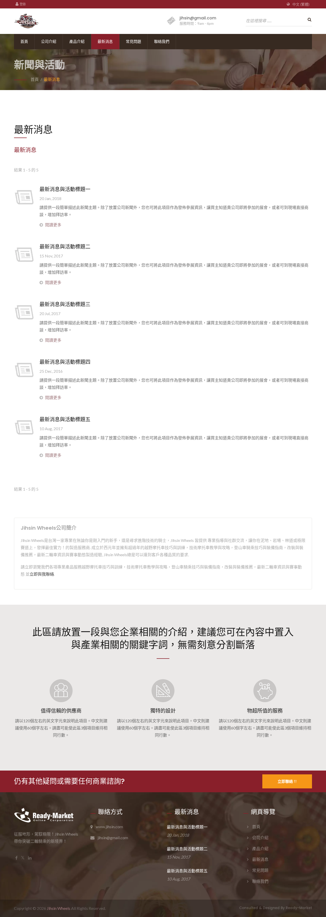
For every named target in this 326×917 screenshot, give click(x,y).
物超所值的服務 (265, 710)
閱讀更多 (53, 224)
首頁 (24, 41)
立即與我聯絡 (42, 574)
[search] (308, 19)
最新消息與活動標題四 (64, 362)
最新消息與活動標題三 (64, 304)
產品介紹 (77, 41)
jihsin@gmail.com (198, 18)
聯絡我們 (161, 41)
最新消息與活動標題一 (64, 189)
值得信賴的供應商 (61, 710)
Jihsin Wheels (58, 908)
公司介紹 (48, 41)
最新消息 (105, 41)
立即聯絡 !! (287, 781)
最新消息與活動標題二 (64, 246)
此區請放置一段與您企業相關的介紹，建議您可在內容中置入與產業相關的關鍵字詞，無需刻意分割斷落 (163, 638)
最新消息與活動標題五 (64, 419)
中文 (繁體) (300, 4)
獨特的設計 (163, 710)
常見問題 (133, 41)
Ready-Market (299, 908)
